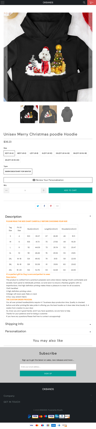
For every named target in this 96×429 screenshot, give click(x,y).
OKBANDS (48, 2)
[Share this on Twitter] (37, 206)
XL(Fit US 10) (47, 153)
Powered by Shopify (55, 410)
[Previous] (6, 57)
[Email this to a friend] (57, 206)
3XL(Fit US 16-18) (80, 153)
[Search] (84, 2)
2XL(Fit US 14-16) (63, 153)
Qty (5, 185)
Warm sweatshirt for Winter (18, 171)
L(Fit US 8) (34, 153)
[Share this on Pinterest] (51, 206)
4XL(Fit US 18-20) (12, 160)
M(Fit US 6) (21, 153)
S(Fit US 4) (9, 153)
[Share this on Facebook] (44, 206)
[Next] (90, 57)
